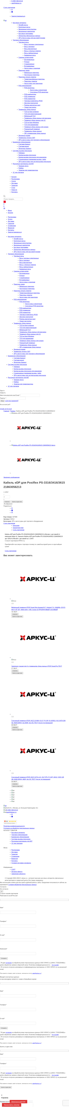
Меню (10, 210)
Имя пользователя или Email (10, 395)
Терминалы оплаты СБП (27, 137)
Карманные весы (30, 55)
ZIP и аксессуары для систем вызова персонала (35, 161)
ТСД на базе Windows (31, 122)
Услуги (10, 219)
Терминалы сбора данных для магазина (37, 118)
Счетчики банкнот (24, 144)
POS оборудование (25, 85)
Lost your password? (11, 401)
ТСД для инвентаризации (32, 114)
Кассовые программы (26, 33)
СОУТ (13, 869)
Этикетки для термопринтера (28, 170)
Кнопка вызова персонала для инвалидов (32, 157)
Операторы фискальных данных (29, 36)
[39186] (12, 662)
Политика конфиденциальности (14, 826)
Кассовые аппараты (19, 23)
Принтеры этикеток (30, 81)
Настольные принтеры (31, 75)
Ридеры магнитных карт (32, 105)
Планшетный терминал (32, 129)
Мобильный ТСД (29, 116)
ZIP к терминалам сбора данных (35, 133)
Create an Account (6, 409)
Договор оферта (16, 871)
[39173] (12, 716)
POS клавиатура (29, 98)
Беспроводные (29, 59)
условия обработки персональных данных (22, 884)
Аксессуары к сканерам (32, 68)
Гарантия (11, 223)
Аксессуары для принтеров (33, 83)
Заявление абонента (18, 874)
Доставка (11, 221)
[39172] (12, 773)
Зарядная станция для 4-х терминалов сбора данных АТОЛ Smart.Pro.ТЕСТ (36, 666)
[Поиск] (5, 202)
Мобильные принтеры (31, 72)
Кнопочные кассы (24, 27)
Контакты (11, 230)
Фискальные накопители (27, 31)
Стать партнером (9, 7)
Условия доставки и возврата (21, 863)
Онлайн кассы (23, 25)
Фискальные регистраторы (27, 29)
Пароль (3, 398)
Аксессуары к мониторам (38, 90)
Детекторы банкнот (25, 148)
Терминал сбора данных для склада (36, 127)
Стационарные (29, 64)
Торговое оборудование (21, 40)
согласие (9, 963)
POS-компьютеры (30, 94)
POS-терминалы (29, 96)
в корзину (7, 501)
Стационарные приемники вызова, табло (32, 159)
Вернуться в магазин (18, 1101)
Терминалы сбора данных (27, 109)
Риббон (21, 168)
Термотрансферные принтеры (34, 79)
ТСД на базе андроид (31, 111)
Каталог (10, 212)
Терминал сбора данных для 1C (35, 120)
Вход (2, 401)
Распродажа (12, 217)
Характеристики (18, 528)
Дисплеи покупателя (31, 103)
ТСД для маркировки (31, 124)
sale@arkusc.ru (16, 3)
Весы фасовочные (30, 49)
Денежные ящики (24, 135)
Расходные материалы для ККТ (23, 164)
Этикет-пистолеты (30, 107)
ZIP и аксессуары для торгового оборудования (34, 140)
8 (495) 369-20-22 (17, 1)
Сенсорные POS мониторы (39, 92)
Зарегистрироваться (18, 16)
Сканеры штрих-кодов (26, 57)
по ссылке (55, 965)
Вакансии (11, 228)
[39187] (12, 603)
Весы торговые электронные (34, 44)
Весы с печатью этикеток (32, 51)
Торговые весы (24, 42)
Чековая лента (23, 166)
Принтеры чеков (24, 70)
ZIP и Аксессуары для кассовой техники (32, 38)
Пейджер (22, 153)
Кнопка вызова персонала (27, 155)
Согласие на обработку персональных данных (19, 828)
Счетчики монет (24, 146)
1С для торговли (18, 172)
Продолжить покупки (11, 1105)
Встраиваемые (29, 66)
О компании (12, 225)
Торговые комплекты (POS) (33, 101)
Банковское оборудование (21, 142)
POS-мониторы (29, 88)
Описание (16, 525)
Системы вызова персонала (22, 151)
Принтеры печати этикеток (27, 77)
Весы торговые (29, 46)
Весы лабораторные (31, 53)
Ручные (26, 62)
